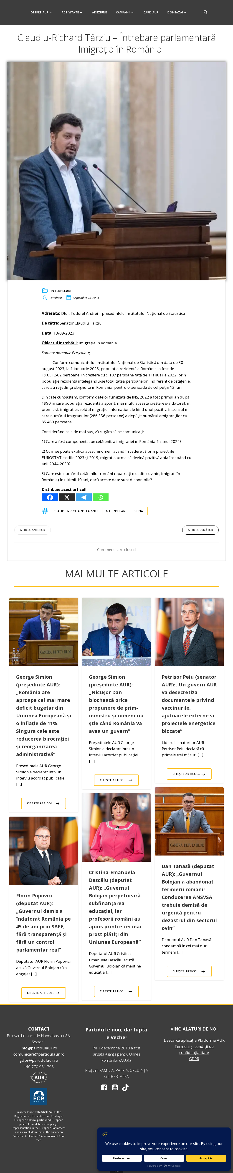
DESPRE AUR (39, 12)
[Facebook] (50, 497)
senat (139, 511)
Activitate (70, 12)
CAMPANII (123, 12)
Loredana (56, 298)
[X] (67, 497)
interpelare (116, 511)
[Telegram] (84, 497)
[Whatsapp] (101, 497)
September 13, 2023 (86, 298)
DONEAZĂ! (175, 12)
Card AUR (151, 12)
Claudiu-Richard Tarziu (75, 511)
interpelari (61, 291)
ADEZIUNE (99, 12)
